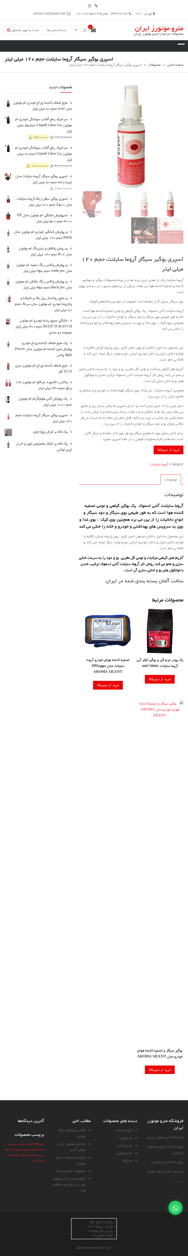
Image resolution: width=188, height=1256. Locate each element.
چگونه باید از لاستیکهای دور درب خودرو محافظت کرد (69, 1184)
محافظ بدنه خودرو (28, 1155)
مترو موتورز (124, 1153)
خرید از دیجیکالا (169, 450)
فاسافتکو (83, 1247)
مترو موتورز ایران (159, 28)
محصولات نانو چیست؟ (71, 1171)
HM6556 (39, 1144)
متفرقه (127, 1160)
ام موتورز (125, 1138)
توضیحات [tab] (170, 479)
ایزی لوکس (124, 1145)
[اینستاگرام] (89, 6)
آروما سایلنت (159, 464)
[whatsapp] (96, 6)
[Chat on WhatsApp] (175, 1208)
